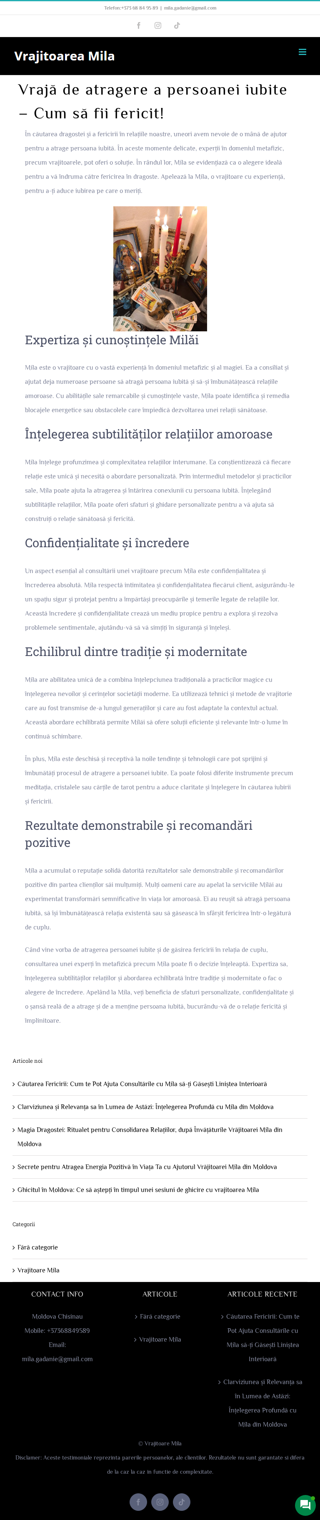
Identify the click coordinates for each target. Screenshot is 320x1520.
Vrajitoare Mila (39, 1270)
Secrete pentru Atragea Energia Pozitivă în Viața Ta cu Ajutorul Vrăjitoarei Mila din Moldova (147, 1167)
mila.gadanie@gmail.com (190, 8)
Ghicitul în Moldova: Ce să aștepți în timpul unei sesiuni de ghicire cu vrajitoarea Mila (138, 1190)
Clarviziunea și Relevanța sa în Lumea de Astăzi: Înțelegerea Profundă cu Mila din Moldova (146, 1107)
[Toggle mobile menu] (303, 52)
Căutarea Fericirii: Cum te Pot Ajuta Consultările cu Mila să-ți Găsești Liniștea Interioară (142, 1084)
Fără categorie (38, 1247)
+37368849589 (68, 1331)
